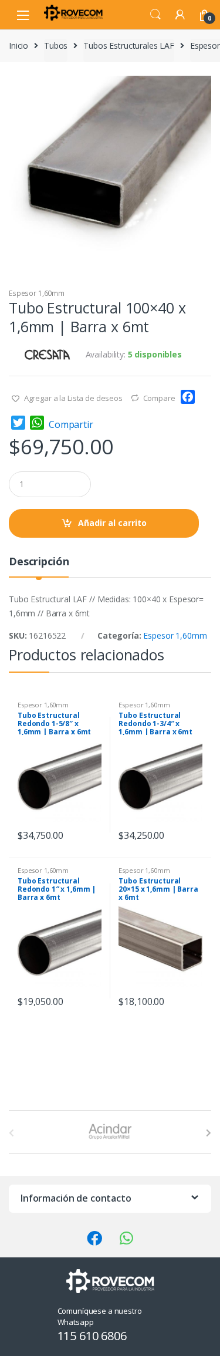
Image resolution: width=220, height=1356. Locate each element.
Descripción (39, 562)
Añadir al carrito (112, 522)
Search (155, 14)
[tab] (39, 566)
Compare (159, 398)
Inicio (18, 45)
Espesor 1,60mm (37, 293)
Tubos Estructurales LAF (128, 45)
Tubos (55, 45)
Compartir (71, 424)
